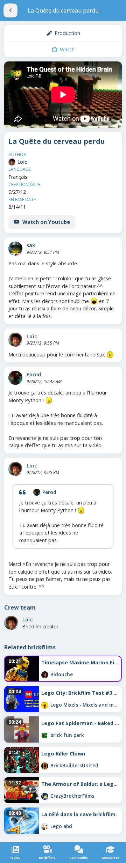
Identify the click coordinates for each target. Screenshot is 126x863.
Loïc (22, 161)
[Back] (11, 10)
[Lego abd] (44, 826)
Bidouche (61, 674)
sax (31, 245)
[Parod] (15, 378)
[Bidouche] (44, 674)
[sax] (15, 249)
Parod (34, 374)
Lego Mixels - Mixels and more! (85, 704)
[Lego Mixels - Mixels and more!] (44, 705)
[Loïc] (11, 161)
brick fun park (67, 735)
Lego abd (61, 826)
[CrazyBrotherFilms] (44, 796)
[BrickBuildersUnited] (44, 765)
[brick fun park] (44, 735)
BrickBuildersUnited (74, 765)
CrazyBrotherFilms (72, 795)
